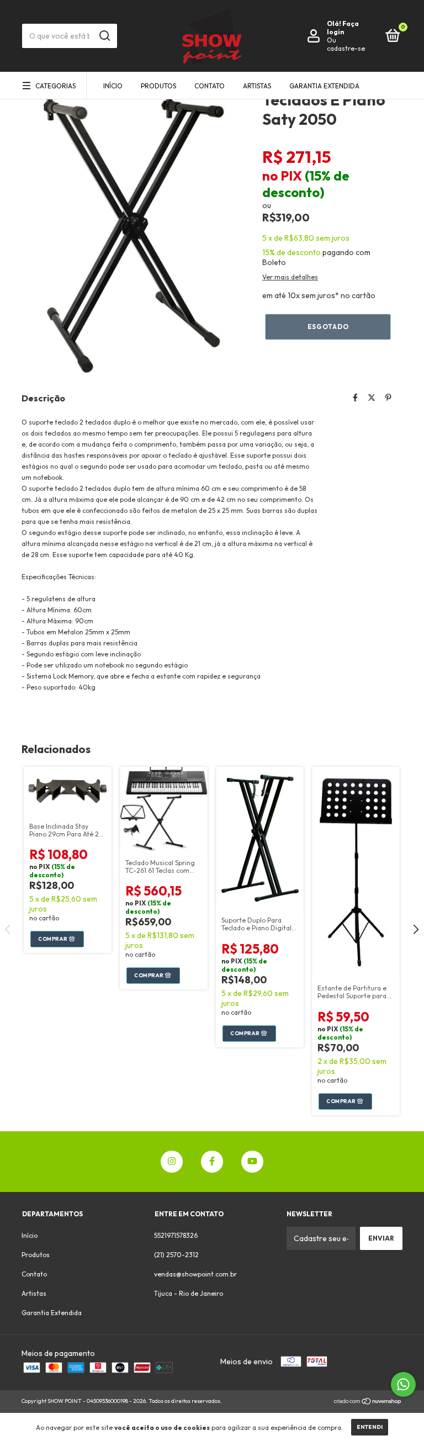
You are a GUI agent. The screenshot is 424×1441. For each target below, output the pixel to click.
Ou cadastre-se (346, 44)
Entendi (370, 1427)
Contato (209, 86)
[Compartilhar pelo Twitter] (371, 397)
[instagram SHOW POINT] (172, 1162)
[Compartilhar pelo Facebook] (355, 397)
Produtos (158, 86)
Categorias (55, 86)
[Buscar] (104, 36)
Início (113, 86)
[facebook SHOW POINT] (212, 1162)
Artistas (257, 86)
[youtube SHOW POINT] (252, 1162)
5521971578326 (176, 1235)
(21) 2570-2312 (176, 1255)
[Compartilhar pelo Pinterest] (388, 397)
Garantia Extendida (324, 86)
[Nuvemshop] (367, 1402)
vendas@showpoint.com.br (195, 1274)
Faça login (343, 27)
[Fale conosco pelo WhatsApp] (403, 1384)
